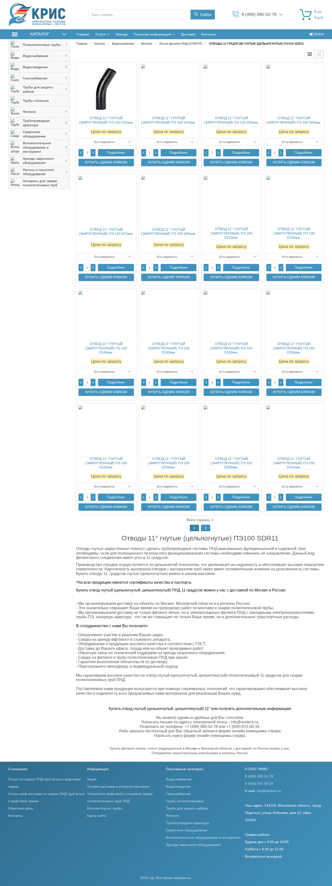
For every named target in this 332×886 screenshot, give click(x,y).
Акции (91, 779)
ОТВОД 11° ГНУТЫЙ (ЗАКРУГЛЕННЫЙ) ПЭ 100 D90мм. (168, 232)
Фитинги (172, 816)
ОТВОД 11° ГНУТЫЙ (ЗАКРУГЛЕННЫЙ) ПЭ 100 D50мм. (231, 120)
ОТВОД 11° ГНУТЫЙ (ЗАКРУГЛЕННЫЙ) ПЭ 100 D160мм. (169, 348)
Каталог (40, 34)
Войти (319, 34)
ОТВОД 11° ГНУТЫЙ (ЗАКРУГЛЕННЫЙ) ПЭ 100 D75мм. (106, 232)
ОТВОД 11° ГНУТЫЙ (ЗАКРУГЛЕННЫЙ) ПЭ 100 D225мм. (106, 463)
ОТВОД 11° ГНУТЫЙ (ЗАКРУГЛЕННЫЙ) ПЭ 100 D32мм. (106, 120)
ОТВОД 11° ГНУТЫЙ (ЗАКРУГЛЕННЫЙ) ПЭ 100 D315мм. (294, 463)
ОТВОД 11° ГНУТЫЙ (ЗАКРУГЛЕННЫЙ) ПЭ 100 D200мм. (294, 348)
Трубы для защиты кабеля (187, 808)
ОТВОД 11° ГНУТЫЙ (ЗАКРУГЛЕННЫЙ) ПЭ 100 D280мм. (231, 463)
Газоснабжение (178, 794)
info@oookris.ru (269, 791)
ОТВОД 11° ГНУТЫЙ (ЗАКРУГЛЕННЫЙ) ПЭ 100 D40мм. (168, 120)
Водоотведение (178, 786)
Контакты (208, 34)
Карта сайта (96, 816)
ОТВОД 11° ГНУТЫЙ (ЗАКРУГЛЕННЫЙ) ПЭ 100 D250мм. (169, 463)
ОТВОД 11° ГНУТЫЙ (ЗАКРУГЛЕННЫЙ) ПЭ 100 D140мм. (106, 348)
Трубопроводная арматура (187, 823)
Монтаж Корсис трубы (104, 808)
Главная (82, 34)
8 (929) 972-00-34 (259, 783)
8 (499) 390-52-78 (259, 776)
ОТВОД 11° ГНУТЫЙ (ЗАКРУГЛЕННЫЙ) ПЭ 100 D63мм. (293, 120)
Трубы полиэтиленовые (185, 801)
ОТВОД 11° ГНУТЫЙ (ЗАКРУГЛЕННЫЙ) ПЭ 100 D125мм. (294, 233)
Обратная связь (20, 808)
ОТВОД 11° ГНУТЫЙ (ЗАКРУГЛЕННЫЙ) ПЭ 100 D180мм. (231, 348)
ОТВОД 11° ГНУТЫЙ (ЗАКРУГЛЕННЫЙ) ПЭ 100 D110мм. (231, 233)
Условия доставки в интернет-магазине (118, 786)
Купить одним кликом (106, 162)
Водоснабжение (179, 779)
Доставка (188, 34)
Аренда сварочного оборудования (193, 845)
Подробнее (116, 152)
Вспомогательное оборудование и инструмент (203, 837)
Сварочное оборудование (186, 830)
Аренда (122, 34)
